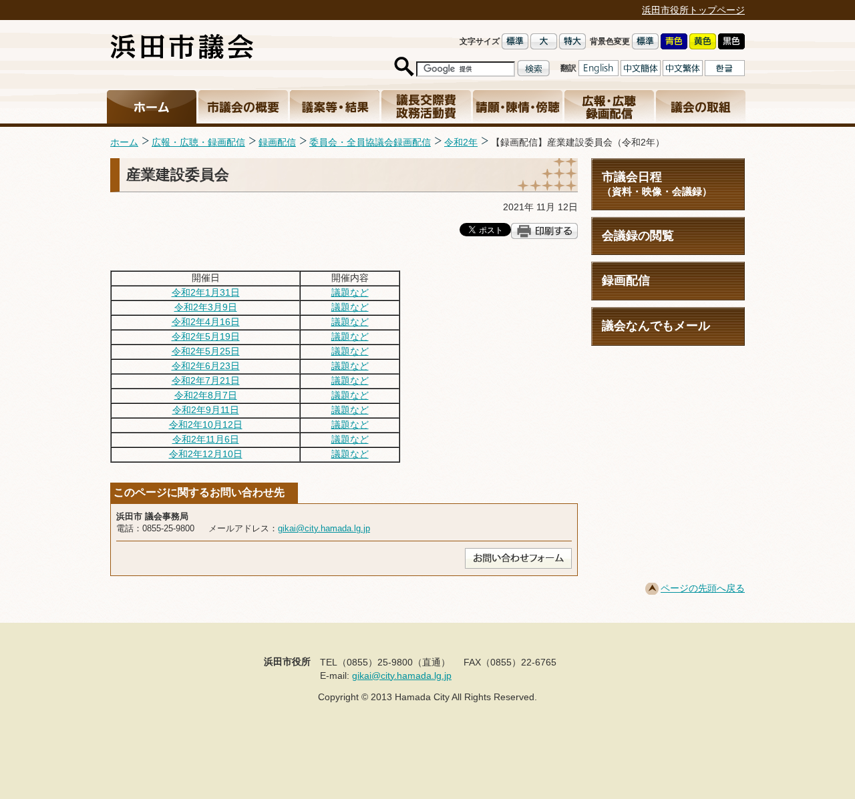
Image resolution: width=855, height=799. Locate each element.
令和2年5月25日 (206, 351)
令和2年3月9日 (205, 307)
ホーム (124, 142)
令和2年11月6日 (205, 439)
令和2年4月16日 (206, 321)
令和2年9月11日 (205, 410)
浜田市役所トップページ (693, 10)
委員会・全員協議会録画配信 (370, 142)
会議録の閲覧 (638, 235)
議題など (350, 292)
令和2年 (461, 142)
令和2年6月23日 (206, 365)
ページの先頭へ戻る (703, 588)
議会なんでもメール (656, 325)
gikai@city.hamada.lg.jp (324, 528)
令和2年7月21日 (206, 380)
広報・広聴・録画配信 (198, 142)
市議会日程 (657, 183)
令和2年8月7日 (205, 395)
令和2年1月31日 (206, 292)
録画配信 (277, 142)
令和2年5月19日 (206, 336)
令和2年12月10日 (205, 454)
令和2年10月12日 (205, 424)
